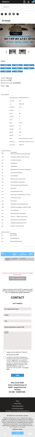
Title (5, 321)
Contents (6, 331)
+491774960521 (17, 303)
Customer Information (17, 408)
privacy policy (15, 354)
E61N (5, 68)
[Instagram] (14, 14)
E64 (17, 71)
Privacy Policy (17, 403)
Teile (13, 360)
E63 (6, 71)
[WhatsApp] (6, 14)
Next (28, 51)
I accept (17, 433)
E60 (29, 68)
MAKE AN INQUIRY (17, 278)
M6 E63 (6, 65)
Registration (30, 5)
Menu (24, 2)
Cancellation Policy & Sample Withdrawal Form (17, 411)
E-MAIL (6, 315)
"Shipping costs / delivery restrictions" (20, 292)
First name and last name (11, 309)
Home (17, 401)
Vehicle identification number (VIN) (14, 327)
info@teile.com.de (11, 364)
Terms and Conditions (17, 406)
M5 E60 (17, 65)
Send (17, 375)
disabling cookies (17, 429)
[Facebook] (2, 14)
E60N (17, 68)
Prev (6, 51)
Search (30, 8)
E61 (29, 65)
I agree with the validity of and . (17, 353)
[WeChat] (10, 14)
